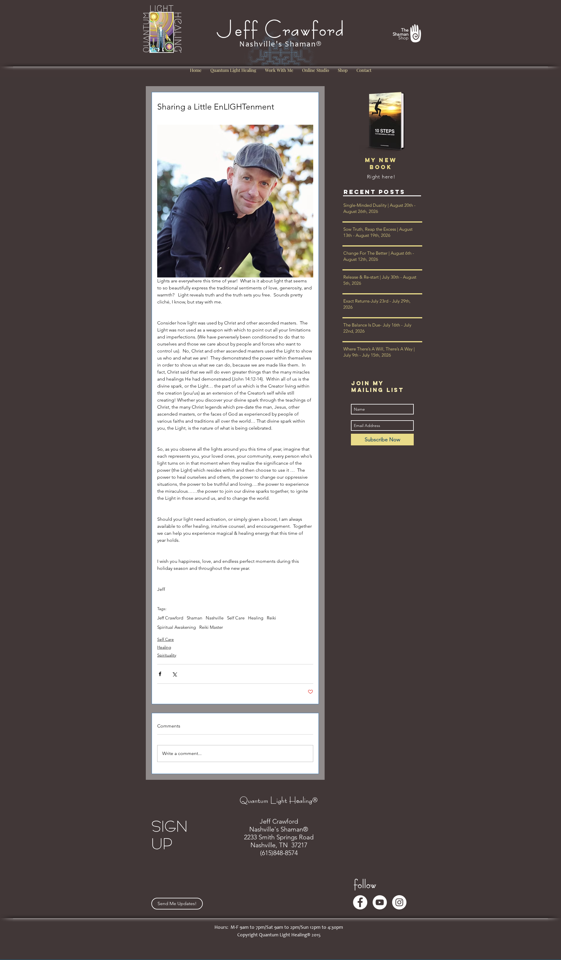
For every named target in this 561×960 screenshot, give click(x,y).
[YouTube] (380, 902)
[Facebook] (360, 902)
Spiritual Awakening (176, 627)
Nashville (215, 618)
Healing (255, 618)
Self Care (236, 618)
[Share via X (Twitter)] (174, 674)
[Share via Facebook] (160, 674)
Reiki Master (211, 627)
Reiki (271, 618)
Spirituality (166, 655)
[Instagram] (399, 902)
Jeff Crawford (170, 618)
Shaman (194, 618)
